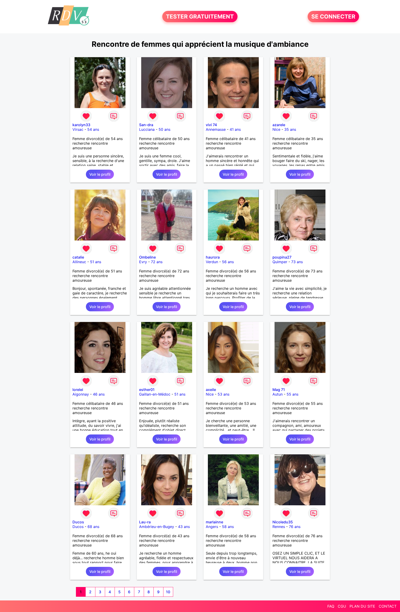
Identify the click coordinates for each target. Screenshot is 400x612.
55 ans (292, 394)
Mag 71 (278, 389)
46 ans (99, 394)
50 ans (164, 129)
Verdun (212, 261)
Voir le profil (99, 174)
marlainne (214, 522)
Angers (212, 526)
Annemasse (216, 129)
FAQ (330, 606)
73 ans (297, 261)
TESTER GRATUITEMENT (200, 16)
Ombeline (147, 257)
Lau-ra (145, 522)
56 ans (228, 261)
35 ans (290, 129)
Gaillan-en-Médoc (154, 394)
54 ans (93, 129)
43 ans (184, 526)
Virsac (77, 129)
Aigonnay (80, 394)
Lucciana (147, 129)
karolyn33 (81, 124)
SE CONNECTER (333, 16)
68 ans (93, 526)
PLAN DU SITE (362, 606)
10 (168, 592)
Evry (143, 261)
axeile (211, 389)
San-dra (146, 124)
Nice (276, 129)
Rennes (278, 526)
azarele (278, 124)
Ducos (78, 522)
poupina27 (281, 257)
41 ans (235, 129)
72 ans (156, 261)
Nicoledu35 (282, 522)
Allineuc (79, 261)
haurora (213, 257)
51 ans (95, 261)
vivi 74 (211, 124)
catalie (78, 257)
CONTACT (388, 606)
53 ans (223, 394)
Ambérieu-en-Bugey (156, 526)
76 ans (294, 526)
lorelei (77, 389)
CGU (342, 606)
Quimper (279, 261)
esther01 (147, 389)
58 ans (228, 526)
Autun (277, 394)
